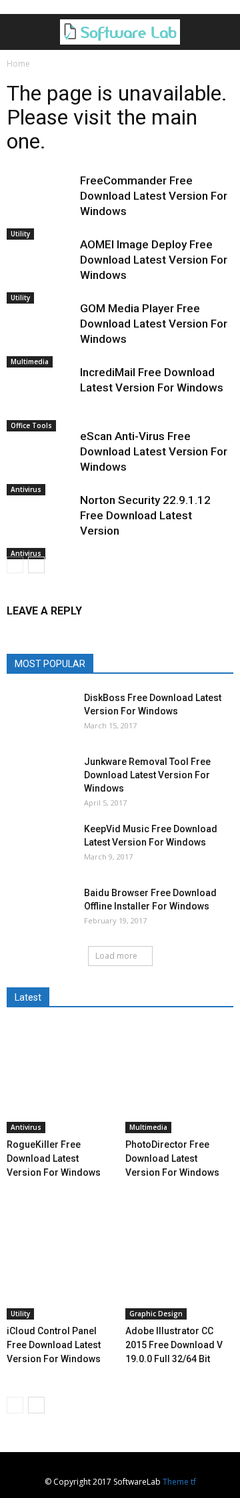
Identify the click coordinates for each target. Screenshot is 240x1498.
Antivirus (26, 489)
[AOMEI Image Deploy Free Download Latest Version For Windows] (40, 270)
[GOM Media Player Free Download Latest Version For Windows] (40, 334)
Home (18, 63)
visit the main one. (102, 129)
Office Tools (31, 425)
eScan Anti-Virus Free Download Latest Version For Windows (153, 451)
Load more (116, 955)
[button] (221, 32)
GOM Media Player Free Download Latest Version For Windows (153, 324)
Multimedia (30, 361)
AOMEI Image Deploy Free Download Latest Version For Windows (153, 260)
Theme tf (179, 1481)
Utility (20, 233)
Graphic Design (156, 1313)
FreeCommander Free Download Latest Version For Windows (153, 196)
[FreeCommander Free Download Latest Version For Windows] (40, 206)
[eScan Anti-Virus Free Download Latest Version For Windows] (40, 462)
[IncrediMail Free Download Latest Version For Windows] (40, 398)
